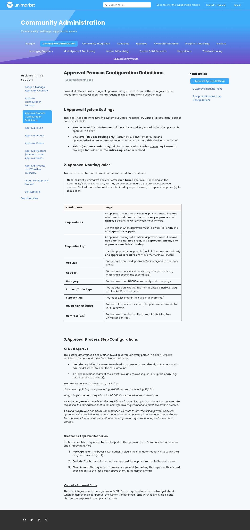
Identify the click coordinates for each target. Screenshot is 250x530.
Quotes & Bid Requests (153, 51)
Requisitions (184, 51)
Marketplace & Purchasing (79, 51)
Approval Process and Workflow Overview (35, 169)
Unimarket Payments (126, 59)
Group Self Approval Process (36, 182)
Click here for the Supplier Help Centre (178, 4)
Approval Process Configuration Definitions (35, 116)
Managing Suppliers (41, 51)
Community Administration (59, 43)
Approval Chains (34, 143)
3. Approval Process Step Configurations (207, 98)
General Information (166, 43)
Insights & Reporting (197, 43)
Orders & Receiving (117, 51)
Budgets (31, 43)
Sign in (237, 5)
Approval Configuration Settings (33, 102)
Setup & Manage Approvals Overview (36, 88)
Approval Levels (34, 128)
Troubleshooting (212, 51)
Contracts (123, 43)
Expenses (141, 43)
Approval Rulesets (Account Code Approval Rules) (35, 154)
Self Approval (32, 191)
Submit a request (216, 5)
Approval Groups (35, 135)
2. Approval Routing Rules (207, 88)
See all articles (29, 198)
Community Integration (96, 43)
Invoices (221, 43)
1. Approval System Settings (209, 81)
